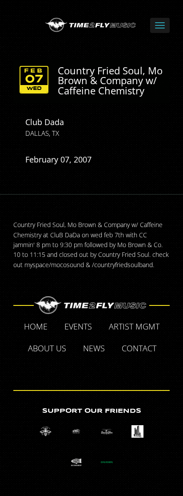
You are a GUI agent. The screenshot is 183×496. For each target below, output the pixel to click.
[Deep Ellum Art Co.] (106, 431)
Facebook (61, 369)
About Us (47, 348)
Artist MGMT (134, 326)
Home (36, 326)
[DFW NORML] (106, 462)
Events (78, 326)
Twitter (82, 369)
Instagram (122, 369)
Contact (139, 348)
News (94, 348)
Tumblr (102, 369)
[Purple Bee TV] (45, 431)
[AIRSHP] (76, 462)
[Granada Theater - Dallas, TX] (137, 431)
